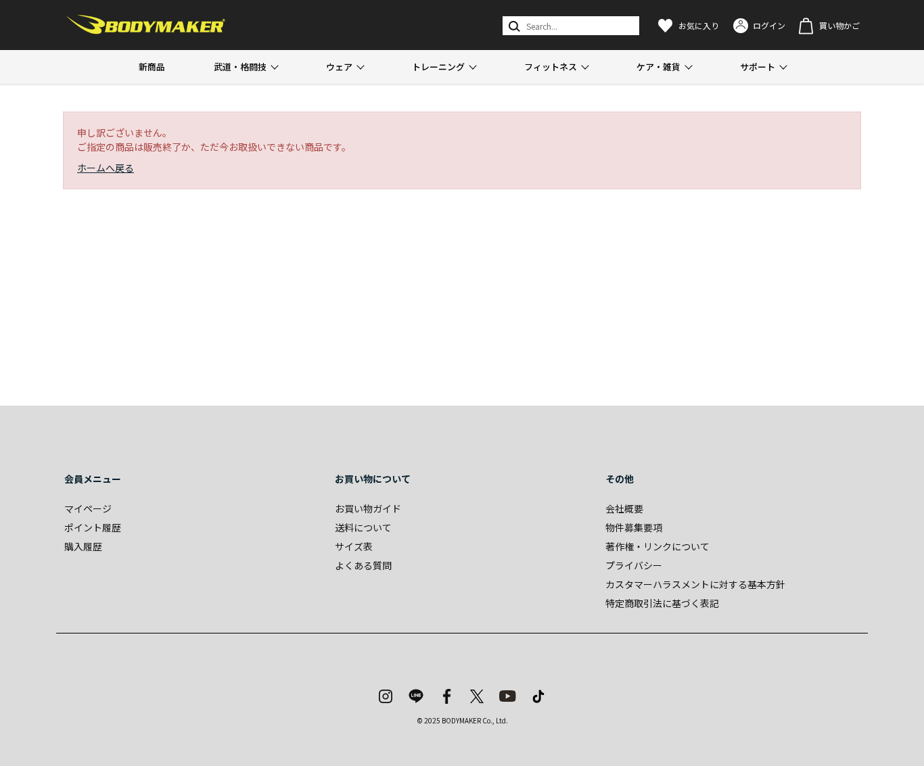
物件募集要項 (633, 527)
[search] (513, 25)
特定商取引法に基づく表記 (662, 603)
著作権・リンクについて (657, 546)
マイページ (88, 508)
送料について (363, 527)
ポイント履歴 (92, 527)
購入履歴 (83, 546)
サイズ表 (354, 546)
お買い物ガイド (368, 508)
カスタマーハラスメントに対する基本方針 (695, 584)
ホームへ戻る (105, 167)
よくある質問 (363, 565)
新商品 (152, 66)
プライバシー (633, 565)
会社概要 (624, 508)
